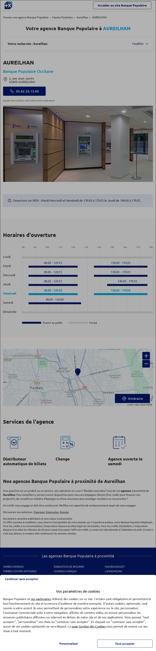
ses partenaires (41, 599)
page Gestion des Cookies (89, 626)
